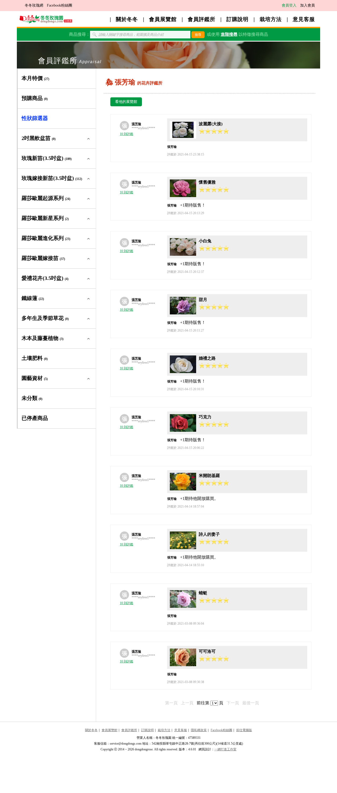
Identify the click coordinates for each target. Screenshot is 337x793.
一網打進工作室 (225, 749)
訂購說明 (237, 19)
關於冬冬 (127, 19)
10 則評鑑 (126, 134)
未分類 (32, 398)
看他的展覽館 (126, 102)
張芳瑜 (136, 124)
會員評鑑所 (201, 19)
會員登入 (289, 5)
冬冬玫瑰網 (34, 5)
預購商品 (35, 98)
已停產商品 (35, 418)
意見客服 (304, 19)
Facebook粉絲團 (59, 5)
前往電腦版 (244, 730)
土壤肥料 (35, 358)
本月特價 (35, 78)
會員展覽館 (163, 19)
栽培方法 (271, 19)
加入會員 (307, 5)
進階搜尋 (229, 34)
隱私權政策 (199, 730)
